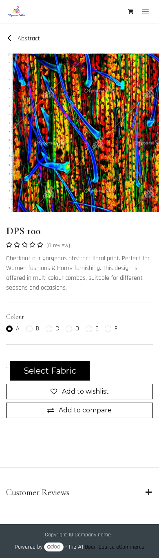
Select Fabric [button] (50, 371)
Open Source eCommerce (114, 547)
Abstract (28, 38)
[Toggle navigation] (145, 11)
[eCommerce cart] (130, 11)
